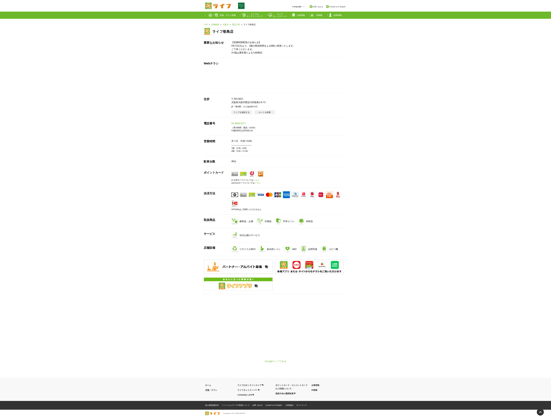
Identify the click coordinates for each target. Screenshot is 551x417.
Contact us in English (273, 405)
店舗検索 (215, 24)
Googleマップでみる (275, 361)
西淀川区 (236, 24)
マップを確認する (242, 112)
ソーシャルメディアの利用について (235, 405)
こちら (256, 180)
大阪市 (226, 24)
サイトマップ (301, 405)
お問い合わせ (257, 405)
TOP (206, 24)
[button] (309, 267)
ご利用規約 (289, 405)
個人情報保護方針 (212, 405)
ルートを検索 (265, 112)
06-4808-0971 (238, 123)
